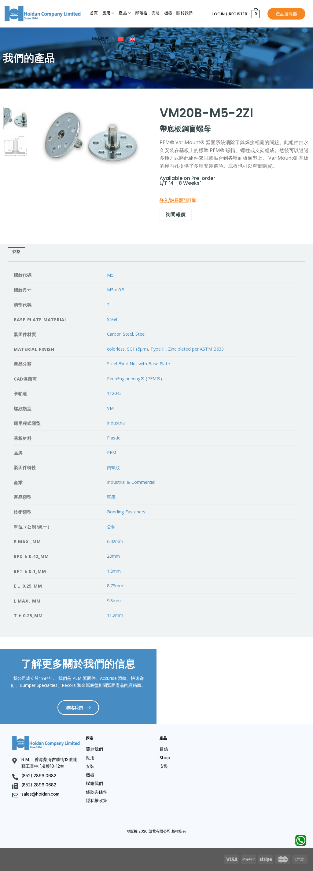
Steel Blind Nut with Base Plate (138, 363)
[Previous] (41, 137)
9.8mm (114, 600)
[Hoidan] (43, 13)
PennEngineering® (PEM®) (134, 378)
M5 (110, 275)
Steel (112, 319)
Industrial (116, 423)
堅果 (111, 497)
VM (110, 408)
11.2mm (115, 615)
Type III (158, 349)
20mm (113, 556)
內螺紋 (113, 467)
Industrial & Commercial (131, 482)
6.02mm (115, 541)
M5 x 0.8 (115, 290)
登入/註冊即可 (173, 200)
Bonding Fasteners (126, 512)
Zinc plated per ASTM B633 (196, 349)
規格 (16, 251)
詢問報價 (176, 214)
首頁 (94, 13)
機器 (168, 13)
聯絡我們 (100, 39)
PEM (111, 452)
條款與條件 (96, 792)
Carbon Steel (120, 334)
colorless (116, 349)
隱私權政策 (96, 800)
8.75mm (115, 586)
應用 (106, 13)
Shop (165, 758)
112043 (114, 393)
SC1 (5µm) (137, 349)
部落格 (141, 13)
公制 (111, 527)
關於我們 (184, 13)
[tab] (16, 252)
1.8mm (114, 571)
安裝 (156, 13)
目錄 (164, 749)
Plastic (113, 438)
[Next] (140, 137)
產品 (123, 13)
